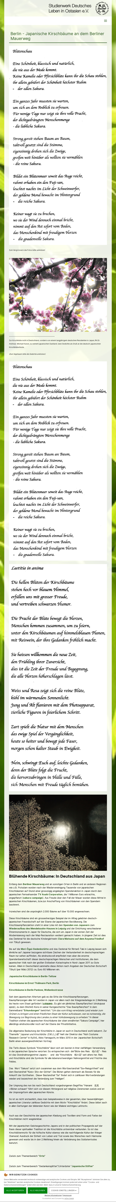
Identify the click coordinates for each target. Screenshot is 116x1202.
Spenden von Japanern (76, 925)
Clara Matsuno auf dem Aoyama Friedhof (81, 938)
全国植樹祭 (47, 1003)
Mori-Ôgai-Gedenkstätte (35, 949)
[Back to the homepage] (78, 8)
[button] (105, 20)
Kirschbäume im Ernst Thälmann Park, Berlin (34, 983)
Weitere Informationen (53, 1195)
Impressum (67, 1195)
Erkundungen (31, 1010)
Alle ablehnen (37, 1190)
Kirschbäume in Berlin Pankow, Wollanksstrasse (36, 989)
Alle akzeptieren (15, 1190)
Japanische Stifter (82, 1166)
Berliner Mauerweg (33, 884)
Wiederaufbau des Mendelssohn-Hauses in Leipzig (37, 928)
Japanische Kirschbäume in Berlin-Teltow (32, 976)
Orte (41, 1156)
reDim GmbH (69, 1198)
